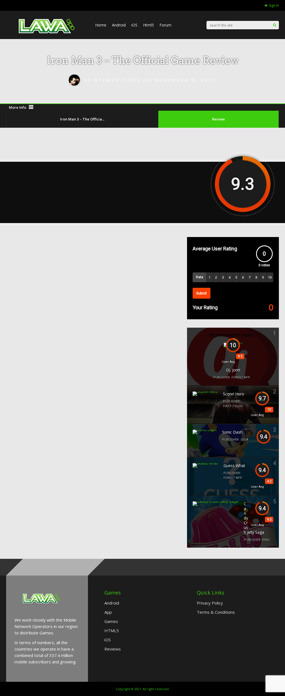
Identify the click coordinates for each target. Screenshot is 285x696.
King (265, 540)
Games (111, 621)
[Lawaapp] (48, 45)
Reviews (112, 649)
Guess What (234, 465)
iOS (134, 25)
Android (119, 25)
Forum (165, 25)
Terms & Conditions (216, 612)
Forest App (241, 377)
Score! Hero (233, 394)
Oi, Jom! (233, 370)
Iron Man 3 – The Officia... (82, 119)
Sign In (274, 5)
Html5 (148, 25)
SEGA (244, 439)
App (108, 612)
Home (100, 25)
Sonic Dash (232, 432)
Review (218, 119)
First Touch (233, 406)
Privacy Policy (210, 603)
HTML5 (111, 630)
